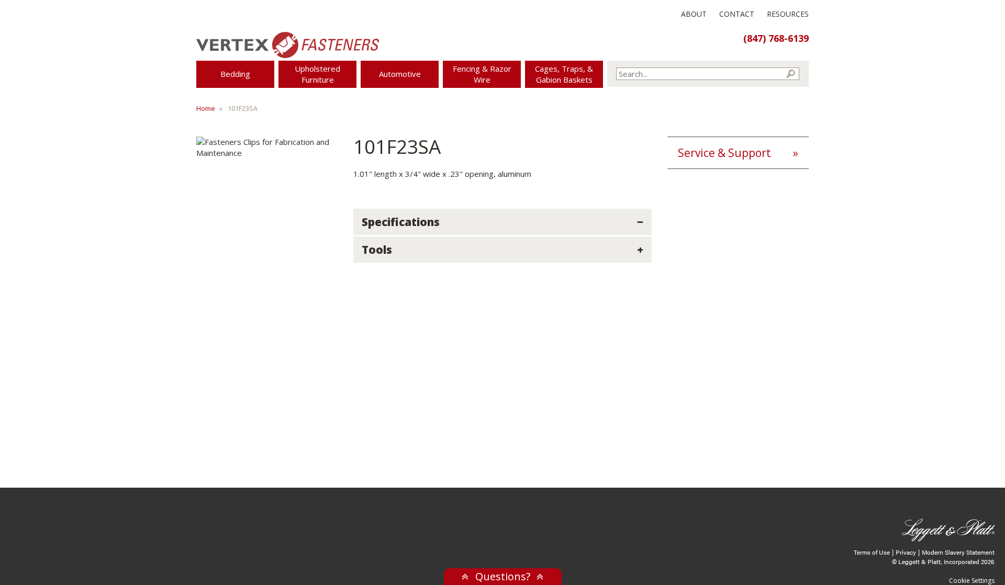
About (694, 14)
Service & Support (724, 152)
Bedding (235, 74)
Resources (788, 14)
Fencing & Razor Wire (482, 74)
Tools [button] (377, 249)
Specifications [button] (401, 222)
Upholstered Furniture (317, 74)
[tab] (502, 222)
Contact (736, 14)
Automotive (400, 74)
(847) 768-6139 (776, 38)
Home (205, 108)
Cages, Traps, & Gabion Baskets (564, 74)
